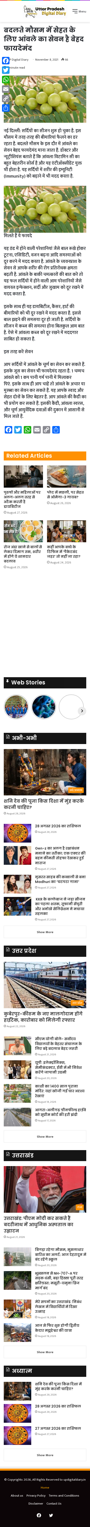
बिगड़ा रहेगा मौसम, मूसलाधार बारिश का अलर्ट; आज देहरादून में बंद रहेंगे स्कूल (60, 1254)
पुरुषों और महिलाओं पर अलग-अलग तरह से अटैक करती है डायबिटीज (22, 499)
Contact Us (54, 1503)
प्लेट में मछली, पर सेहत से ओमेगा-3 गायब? (65, 495)
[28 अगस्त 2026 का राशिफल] (17, 833)
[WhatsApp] (5, 79)
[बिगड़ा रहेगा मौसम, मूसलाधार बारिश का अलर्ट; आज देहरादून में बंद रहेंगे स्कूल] (17, 1256)
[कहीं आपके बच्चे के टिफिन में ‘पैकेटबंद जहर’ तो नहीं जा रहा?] (66, 531)
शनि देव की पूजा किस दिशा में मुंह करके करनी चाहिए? (58, 1387)
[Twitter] (5, 70)
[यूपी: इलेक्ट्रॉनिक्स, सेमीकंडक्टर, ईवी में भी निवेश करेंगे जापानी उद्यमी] (17, 1069)
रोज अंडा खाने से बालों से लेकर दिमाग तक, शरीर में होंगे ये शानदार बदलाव (23, 554)
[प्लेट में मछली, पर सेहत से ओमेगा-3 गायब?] (66, 476)
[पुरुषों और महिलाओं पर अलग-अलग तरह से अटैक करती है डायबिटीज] (23, 476)
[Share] (5, 108)
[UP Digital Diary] (45, 11)
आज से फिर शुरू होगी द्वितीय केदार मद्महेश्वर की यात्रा (57, 1328)
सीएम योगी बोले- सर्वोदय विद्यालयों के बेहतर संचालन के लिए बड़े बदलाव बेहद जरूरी (58, 1043)
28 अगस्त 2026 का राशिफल (58, 826)
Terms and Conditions (64, 1495)
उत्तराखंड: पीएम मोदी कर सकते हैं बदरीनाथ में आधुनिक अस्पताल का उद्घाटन (38, 1224)
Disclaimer (35, 1503)
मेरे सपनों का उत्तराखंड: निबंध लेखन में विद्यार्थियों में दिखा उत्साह (58, 1306)
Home (45, 1487)
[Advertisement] (45, 69)
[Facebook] (5, 60)
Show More (45, 932)
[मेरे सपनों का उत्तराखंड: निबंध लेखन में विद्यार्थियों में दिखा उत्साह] (17, 1309)
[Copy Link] (5, 98)
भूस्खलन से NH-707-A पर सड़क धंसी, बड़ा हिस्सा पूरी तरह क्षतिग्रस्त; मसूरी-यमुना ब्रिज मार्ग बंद (59, 1281)
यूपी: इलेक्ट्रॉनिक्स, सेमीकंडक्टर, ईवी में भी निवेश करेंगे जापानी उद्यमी (58, 1067)
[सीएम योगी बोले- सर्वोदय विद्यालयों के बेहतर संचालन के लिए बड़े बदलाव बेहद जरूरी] (17, 1046)
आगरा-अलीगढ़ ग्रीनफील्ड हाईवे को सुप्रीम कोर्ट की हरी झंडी (60, 1112)
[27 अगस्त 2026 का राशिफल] (17, 1435)
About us (17, 1495)
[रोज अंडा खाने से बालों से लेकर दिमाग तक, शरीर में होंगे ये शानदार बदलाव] (23, 531)
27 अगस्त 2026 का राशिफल (58, 1428)
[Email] (5, 89)
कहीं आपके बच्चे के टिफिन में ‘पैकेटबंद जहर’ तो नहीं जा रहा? (63, 552)
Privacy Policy (36, 1495)
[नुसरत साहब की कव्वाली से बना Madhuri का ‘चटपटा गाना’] (17, 884)
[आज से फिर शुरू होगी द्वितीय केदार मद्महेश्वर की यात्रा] (17, 1332)
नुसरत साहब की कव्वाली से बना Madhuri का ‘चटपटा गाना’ (60, 879)
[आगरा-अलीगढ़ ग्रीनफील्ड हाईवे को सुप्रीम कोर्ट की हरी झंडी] (17, 1117)
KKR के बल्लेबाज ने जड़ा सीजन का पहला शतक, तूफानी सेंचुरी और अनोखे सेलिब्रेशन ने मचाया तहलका (60, 906)
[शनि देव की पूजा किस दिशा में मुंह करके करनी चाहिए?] (17, 1391)
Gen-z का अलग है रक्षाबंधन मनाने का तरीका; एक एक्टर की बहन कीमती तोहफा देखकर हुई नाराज (60, 856)
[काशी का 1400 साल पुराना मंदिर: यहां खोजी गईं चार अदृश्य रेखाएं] (17, 1093)
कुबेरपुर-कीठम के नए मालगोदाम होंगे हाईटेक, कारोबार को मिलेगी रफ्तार (43, 1017)
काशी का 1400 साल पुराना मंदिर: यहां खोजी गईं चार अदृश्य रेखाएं (59, 1091)
